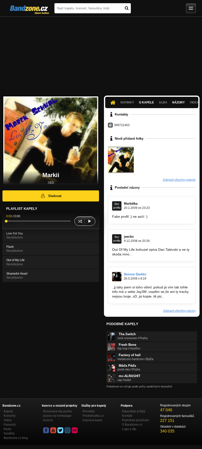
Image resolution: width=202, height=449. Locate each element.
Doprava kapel (92, 420)
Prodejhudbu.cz (93, 415)
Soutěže (9, 433)
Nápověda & (133, 411)
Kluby (7, 429)
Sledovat (54, 196)
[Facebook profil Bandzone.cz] (46, 430)
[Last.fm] (75, 430)
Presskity (89, 411)
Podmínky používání (135, 420)
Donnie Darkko (135, 274)
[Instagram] (67, 430)
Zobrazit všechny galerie (179, 180)
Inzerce (48, 420)
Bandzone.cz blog (16, 438)
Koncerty (10, 415)
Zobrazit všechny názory (179, 311)
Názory (178, 102)
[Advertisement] (101, 53)
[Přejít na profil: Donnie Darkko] (116, 276)
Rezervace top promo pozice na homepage (57, 413)
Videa (8, 420)
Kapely (8, 411)
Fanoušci (10, 424)
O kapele (146, 102)
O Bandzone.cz (132, 424)
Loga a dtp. (129, 429)
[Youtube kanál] (53, 430)
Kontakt (127, 415)
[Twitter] (60, 430)
